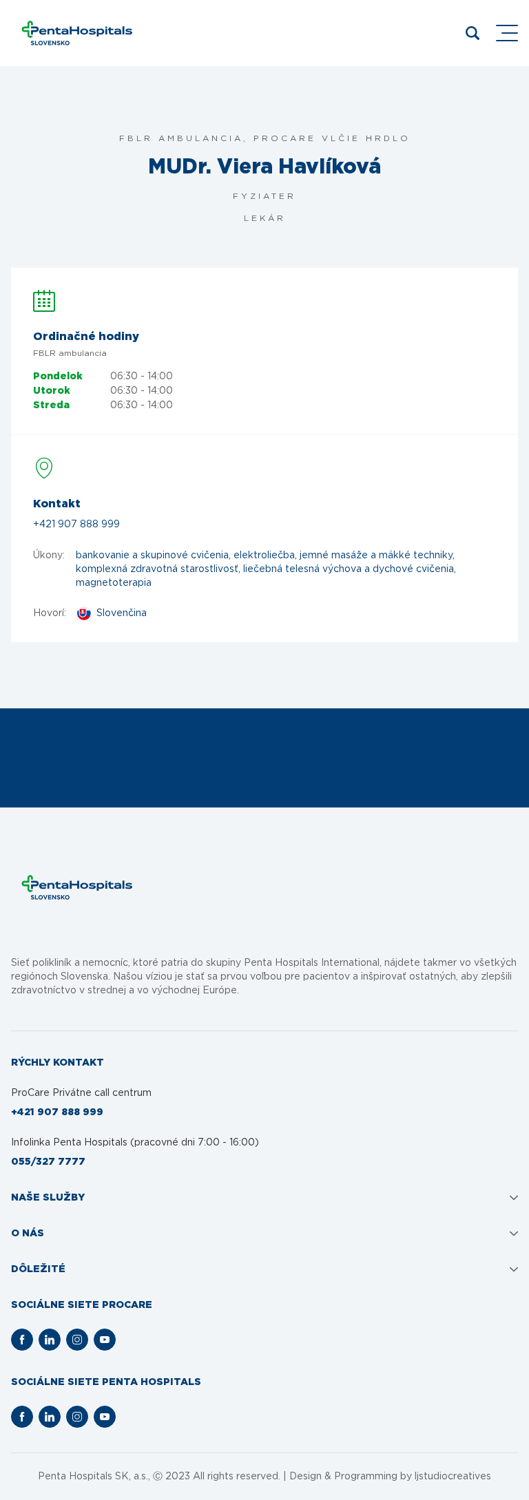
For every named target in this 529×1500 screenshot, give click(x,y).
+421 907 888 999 (76, 524)
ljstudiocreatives (453, 1476)
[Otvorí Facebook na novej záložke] (22, 1340)
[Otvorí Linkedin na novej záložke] (50, 1340)
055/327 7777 (48, 1162)
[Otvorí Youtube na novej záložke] (105, 1340)
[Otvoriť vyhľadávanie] (472, 33)
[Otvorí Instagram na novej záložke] (77, 1340)
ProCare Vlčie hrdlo (332, 138)
